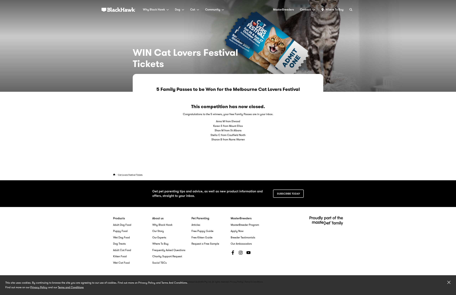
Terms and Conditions (71, 287)
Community (212, 9)
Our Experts (159, 237)
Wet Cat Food (121, 263)
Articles (195, 225)
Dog (177, 9)
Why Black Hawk (154, 9)
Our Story (158, 231)
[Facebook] (233, 253)
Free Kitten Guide (202, 237)
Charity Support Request (167, 256)
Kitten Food (120, 256)
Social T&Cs (159, 263)
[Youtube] (248, 253)
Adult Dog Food (122, 225)
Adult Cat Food (122, 250)
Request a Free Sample (205, 244)
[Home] (114, 174)
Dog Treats (119, 244)
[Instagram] (241, 253)
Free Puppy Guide (202, 231)
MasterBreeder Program (245, 225)
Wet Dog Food (121, 237)
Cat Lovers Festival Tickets (130, 174)
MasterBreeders (283, 9)
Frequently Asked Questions (168, 250)
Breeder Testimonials (243, 237)
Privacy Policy (38, 287)
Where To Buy (160, 244)
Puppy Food (120, 231)
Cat (192, 9)
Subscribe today (288, 194)
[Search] (350, 9)
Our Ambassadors (241, 244)
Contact (305, 9)
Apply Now (237, 231)
